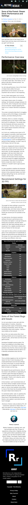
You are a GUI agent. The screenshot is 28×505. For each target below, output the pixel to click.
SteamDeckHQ (7, 139)
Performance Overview (11, 47)
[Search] (19, 481)
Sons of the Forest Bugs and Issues (13, 51)
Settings (5, 21)
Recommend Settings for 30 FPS (13, 49)
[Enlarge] (22, 449)
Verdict (7, 53)
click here (23, 407)
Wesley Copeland (8, 19)
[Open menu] (21, 5)
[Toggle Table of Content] (20, 46)
